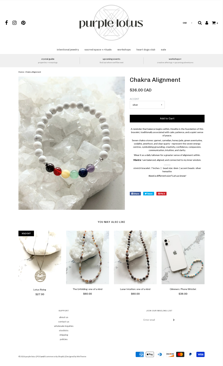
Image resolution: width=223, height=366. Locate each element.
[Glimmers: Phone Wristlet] (183, 257)
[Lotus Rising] (39, 258)
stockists (63, 330)
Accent (134, 98)
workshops (124, 49)
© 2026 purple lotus (27, 356)
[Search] (200, 23)
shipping (63, 334)
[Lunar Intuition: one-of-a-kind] (135, 257)
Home (21, 72)
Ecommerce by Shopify (54, 356)
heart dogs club (145, 49)
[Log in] (205, 23)
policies (64, 339)
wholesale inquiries (63, 326)
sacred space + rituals (98, 49)
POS (39, 356)
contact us (63, 321)
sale (163, 49)
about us (63, 317)
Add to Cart (167, 118)
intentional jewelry (68, 49)
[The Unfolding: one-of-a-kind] (87, 257)
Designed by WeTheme (76, 356)
